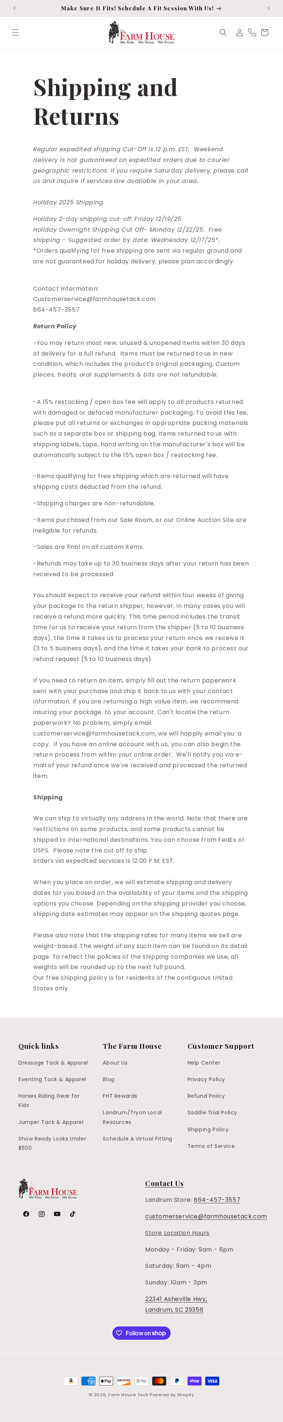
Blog (108, 1079)
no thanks (214, 1413)
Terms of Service (211, 1146)
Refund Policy (206, 1096)
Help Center (204, 1062)
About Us (115, 1062)
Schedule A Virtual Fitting (137, 1138)
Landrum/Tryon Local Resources (132, 1117)
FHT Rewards (120, 1096)
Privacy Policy (206, 1079)
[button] (15, 32)
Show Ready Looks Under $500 (52, 1143)
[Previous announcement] (14, 8)
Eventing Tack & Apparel (52, 1079)
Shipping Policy (208, 1129)
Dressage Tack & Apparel (53, 1062)
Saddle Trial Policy (212, 1112)
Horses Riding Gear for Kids (49, 1100)
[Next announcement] (269, 8)
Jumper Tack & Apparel (51, 1122)
